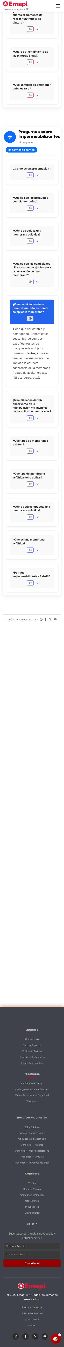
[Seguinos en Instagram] (41, 619)
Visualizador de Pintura (32, 1133)
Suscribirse (32, 1263)
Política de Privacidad (32, 1313)
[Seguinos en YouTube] (55, 619)
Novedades (32, 1101)
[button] (30, 29)
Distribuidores (32, 1212)
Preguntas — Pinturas (32, 1156)
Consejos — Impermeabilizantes (32, 1150)
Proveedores (32, 1206)
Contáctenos (32, 1039)
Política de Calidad (32, 1051)
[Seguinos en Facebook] (46, 619)
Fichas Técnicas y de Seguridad (32, 1095)
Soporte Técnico (32, 1189)
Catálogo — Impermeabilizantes (32, 1089)
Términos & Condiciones (32, 1307)
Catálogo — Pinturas (32, 1083)
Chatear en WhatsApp (32, 1194)
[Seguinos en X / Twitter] (50, 619)
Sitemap (32, 1325)
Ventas (32, 1183)
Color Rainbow (32, 1127)
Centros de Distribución (32, 1057)
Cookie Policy (32, 1319)
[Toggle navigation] (58, 6)
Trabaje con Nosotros (32, 1063)
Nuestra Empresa (32, 1045)
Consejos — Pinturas (32, 1144)
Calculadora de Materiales (32, 1138)
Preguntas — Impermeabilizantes (32, 1162)
